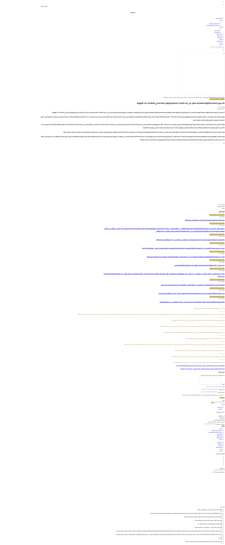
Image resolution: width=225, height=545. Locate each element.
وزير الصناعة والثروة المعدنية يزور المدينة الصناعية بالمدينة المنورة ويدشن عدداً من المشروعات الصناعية (192, 293)
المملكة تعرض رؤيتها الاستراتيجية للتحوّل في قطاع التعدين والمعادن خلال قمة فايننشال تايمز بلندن (193, 285)
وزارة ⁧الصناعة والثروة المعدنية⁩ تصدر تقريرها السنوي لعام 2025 (205, 220)
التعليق (223, 384)
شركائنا (221, 39)
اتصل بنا (220, 45)
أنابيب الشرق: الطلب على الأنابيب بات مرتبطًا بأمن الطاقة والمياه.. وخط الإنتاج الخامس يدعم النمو (204, 541)
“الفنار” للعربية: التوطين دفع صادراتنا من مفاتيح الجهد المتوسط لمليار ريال (208, 520)
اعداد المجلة (219, 36)
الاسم (223, 387)
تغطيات (220, 27)
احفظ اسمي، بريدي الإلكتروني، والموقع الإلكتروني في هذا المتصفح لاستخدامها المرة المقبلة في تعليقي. (202, 395)
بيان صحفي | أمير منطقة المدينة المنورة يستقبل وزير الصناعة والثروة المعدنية (199, 265)
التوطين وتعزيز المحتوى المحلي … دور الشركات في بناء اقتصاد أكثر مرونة (208, 527)
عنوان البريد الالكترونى (220, 424)
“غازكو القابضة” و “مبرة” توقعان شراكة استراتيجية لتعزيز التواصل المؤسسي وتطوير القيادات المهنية (203, 517)
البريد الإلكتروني (221, 389)
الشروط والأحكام (219, 447)
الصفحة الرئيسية (219, 18)
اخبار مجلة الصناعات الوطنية (214, 23)
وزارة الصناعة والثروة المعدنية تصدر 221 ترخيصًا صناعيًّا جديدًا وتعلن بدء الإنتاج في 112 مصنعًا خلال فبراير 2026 (190, 239)
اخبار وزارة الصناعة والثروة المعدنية (213, 25)
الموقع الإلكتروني (221, 392)
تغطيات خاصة (217, 30)
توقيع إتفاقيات (217, 32)
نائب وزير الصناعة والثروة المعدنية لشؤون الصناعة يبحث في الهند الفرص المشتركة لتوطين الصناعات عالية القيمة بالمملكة (186, 256)
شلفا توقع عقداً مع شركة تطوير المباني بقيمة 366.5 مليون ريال (209, 524)
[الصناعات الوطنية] (44, 6)
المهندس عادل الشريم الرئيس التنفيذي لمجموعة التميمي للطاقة (209, 510)
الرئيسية (223, 97)
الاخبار (221, 20)
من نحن (220, 43)
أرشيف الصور (219, 38)
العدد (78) (220, 409)
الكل (219, 22)
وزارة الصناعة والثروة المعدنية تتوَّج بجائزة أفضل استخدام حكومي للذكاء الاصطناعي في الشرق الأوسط (192, 302)
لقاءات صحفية (219, 34)
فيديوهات (220, 445)
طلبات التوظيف (219, 41)
